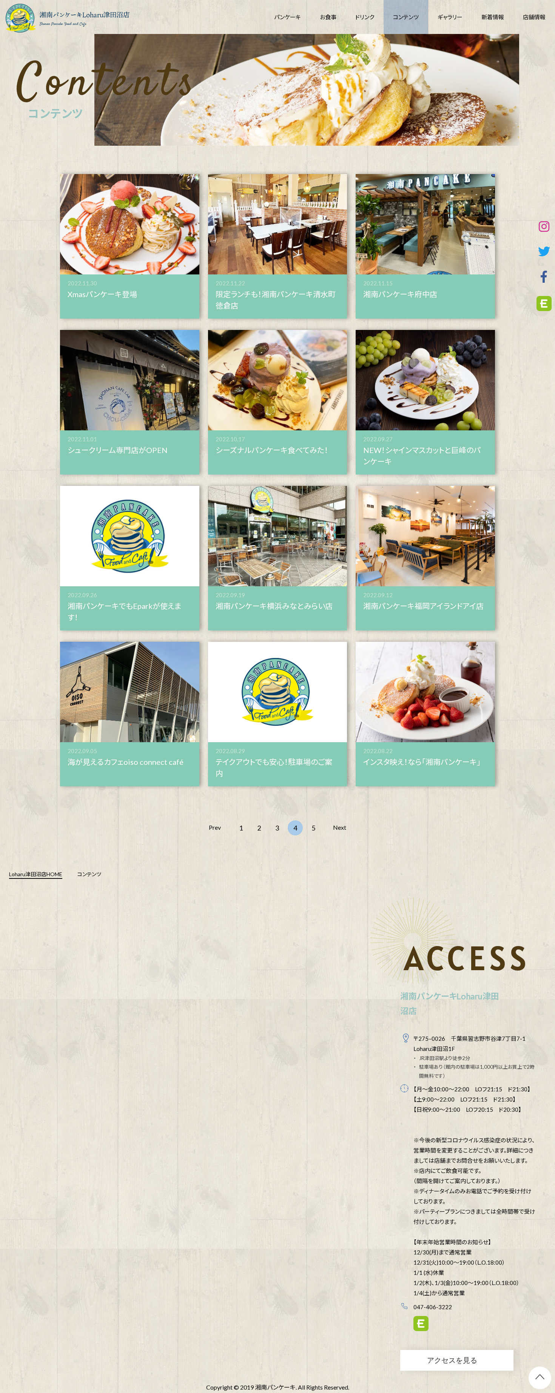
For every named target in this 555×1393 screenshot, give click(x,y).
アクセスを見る (452, 1360)
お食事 (328, 17)
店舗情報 (534, 17)
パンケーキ (287, 17)
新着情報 (492, 17)
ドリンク (364, 17)
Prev (215, 827)
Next (339, 827)
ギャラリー (450, 17)
